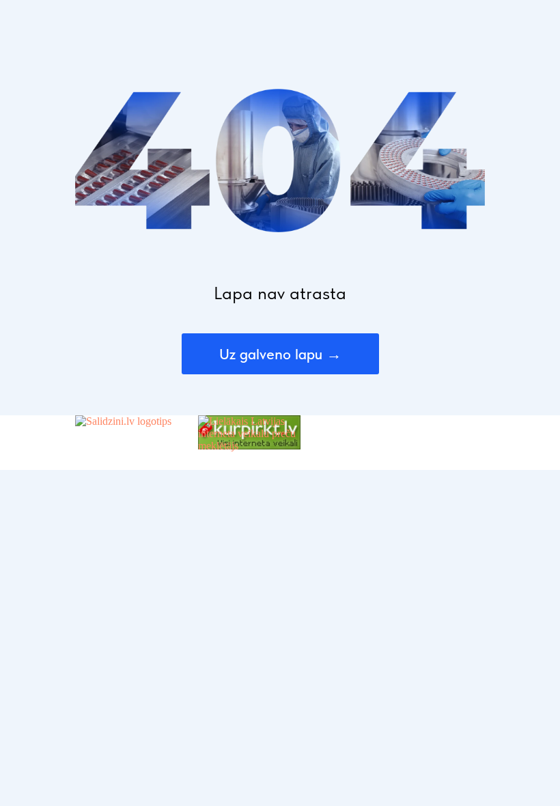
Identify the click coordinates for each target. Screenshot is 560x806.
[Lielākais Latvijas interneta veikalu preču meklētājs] (249, 445)
